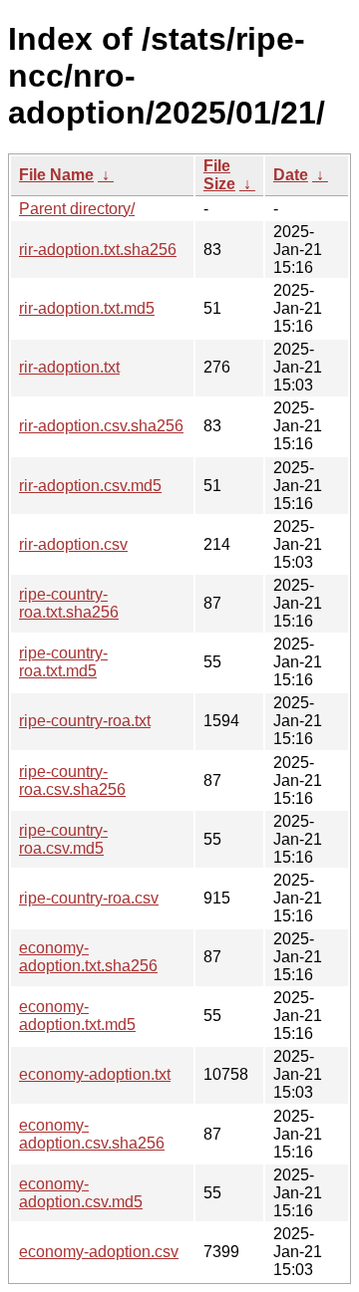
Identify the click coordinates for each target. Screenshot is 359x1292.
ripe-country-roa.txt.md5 (63, 662)
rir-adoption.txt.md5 (87, 308)
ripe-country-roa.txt (85, 720)
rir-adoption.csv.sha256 (101, 425)
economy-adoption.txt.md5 (77, 1015)
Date (290, 174)
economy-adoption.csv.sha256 (92, 1134)
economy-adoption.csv (99, 1251)
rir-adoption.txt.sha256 (98, 249)
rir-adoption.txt (69, 367)
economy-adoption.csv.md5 (81, 1192)
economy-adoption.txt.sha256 (88, 956)
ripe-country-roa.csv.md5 (63, 839)
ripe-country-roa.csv (89, 898)
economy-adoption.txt (95, 1074)
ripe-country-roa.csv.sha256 (72, 780)
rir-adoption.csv (73, 544)
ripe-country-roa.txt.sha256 (69, 603)
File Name (56, 174)
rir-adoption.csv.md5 (90, 485)
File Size (219, 174)
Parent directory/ (77, 208)
